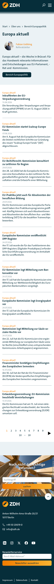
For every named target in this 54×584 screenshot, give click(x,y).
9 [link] (43, 430)
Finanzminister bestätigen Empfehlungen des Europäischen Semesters (25, 364)
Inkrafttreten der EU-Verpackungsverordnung (16, 97)
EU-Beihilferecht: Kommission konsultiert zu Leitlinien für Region (25, 162)
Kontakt (34, 580)
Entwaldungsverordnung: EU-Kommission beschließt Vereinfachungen (26, 395)
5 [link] (25, 430)
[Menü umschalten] (47, 5)
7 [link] (33, 430)
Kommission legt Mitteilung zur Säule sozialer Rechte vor (25, 330)
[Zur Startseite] (11, 5)
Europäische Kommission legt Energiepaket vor (26, 302)
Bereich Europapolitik (35, 26)
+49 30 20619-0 (14, 524)
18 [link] (29, 435)
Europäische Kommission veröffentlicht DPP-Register (24, 237)
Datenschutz (21, 580)
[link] (49, 433)
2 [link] (11, 430)
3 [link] (15, 430)
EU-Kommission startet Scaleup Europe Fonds (24, 128)
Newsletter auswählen (27, 563)
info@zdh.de (13, 529)
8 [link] (38, 430)
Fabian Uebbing (24, 44)
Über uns (16, 26)
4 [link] (20, 430)
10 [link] (20, 435)
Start (5, 26)
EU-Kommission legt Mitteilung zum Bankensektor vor (25, 271)
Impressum (7, 580)
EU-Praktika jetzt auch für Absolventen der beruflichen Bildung (26, 196)
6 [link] (29, 430)
